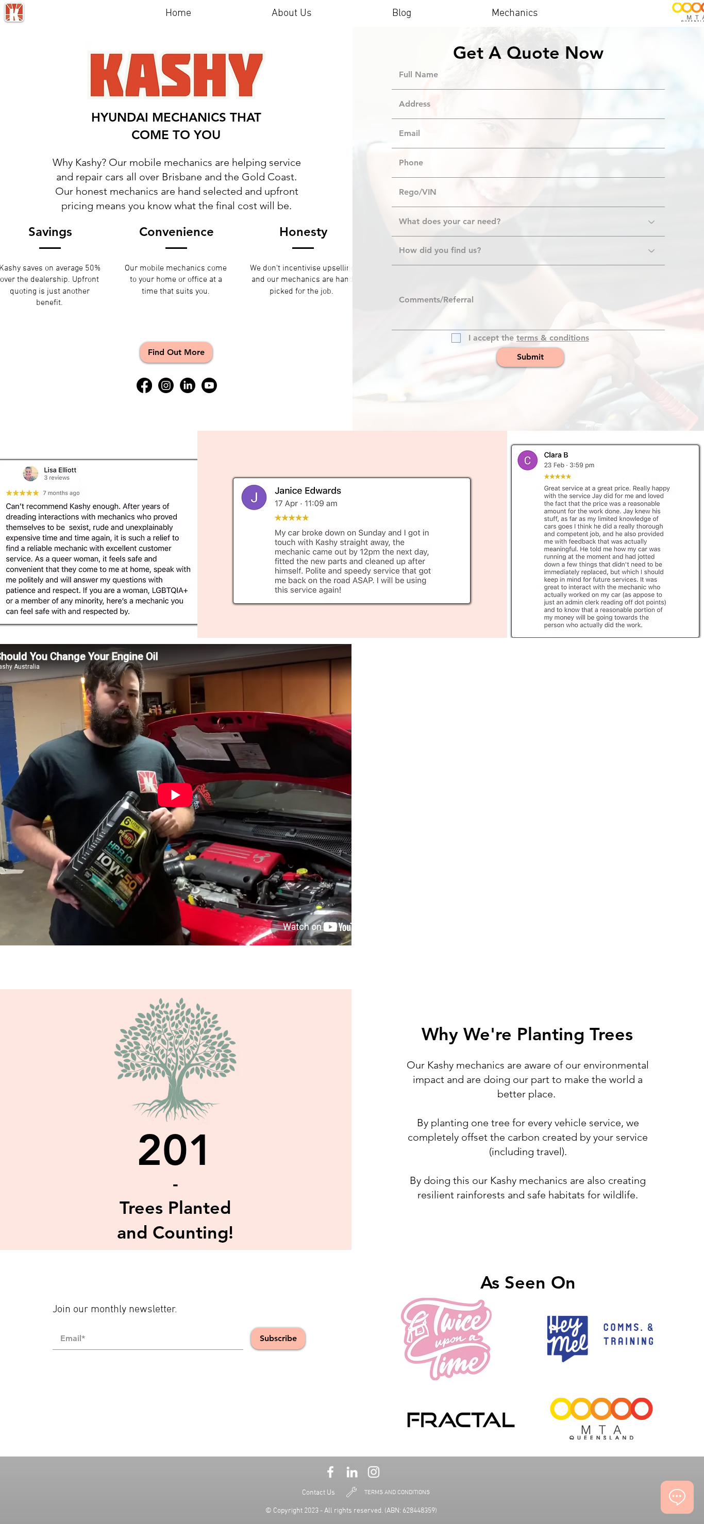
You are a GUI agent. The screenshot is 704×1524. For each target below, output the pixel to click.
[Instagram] (166, 385)
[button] (176, 352)
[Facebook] (144, 385)
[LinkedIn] (187, 385)
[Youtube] (209, 385)
